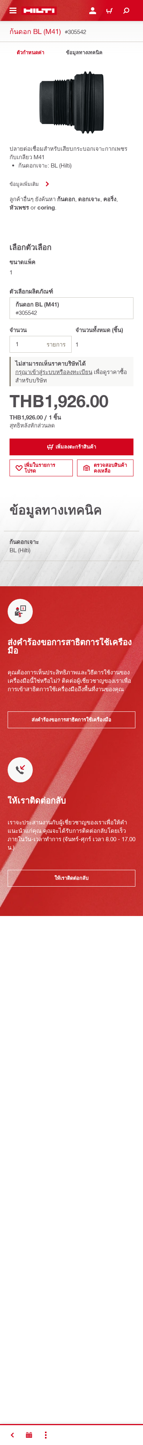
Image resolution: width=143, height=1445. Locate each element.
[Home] (39, 10)
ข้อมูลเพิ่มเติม (24, 184)
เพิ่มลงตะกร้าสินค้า (76, 446)
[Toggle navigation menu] (13, 10)
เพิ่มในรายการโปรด (39, 468)
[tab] (30, 52)
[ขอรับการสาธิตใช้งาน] (29, 1435)
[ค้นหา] (126, 10)
